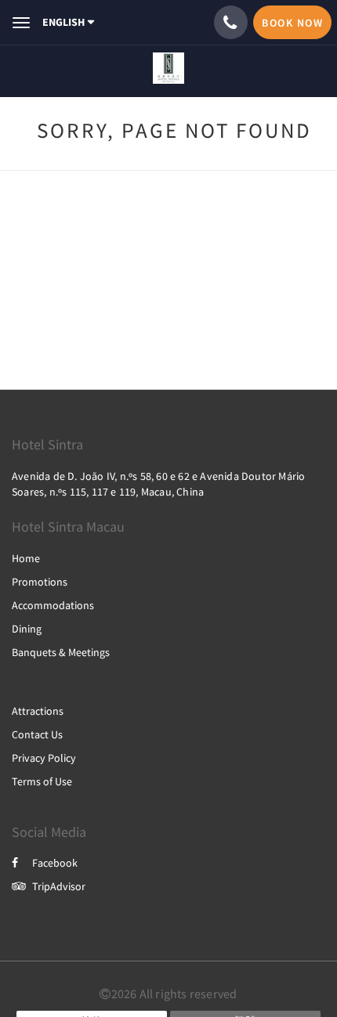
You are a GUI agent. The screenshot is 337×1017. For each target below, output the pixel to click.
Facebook (55, 863)
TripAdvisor (58, 886)
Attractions (37, 711)
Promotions (39, 582)
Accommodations (53, 605)
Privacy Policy (44, 758)
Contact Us (37, 734)
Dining (27, 629)
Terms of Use (42, 781)
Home (26, 558)
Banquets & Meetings (61, 652)
